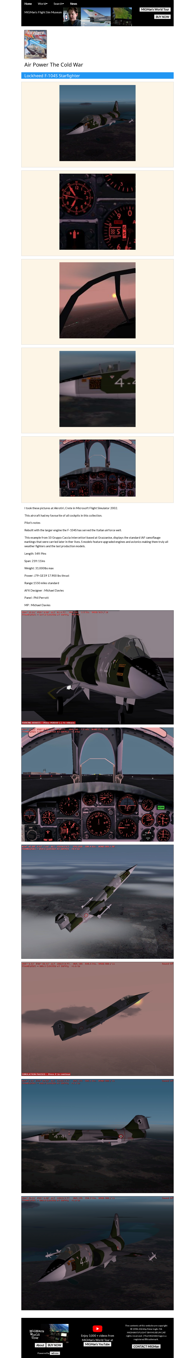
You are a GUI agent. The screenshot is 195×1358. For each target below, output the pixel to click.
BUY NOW (162, 16)
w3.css (54, 1353)
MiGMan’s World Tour (155, 9)
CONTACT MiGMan (146, 1346)
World (42, 3)
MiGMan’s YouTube (97, 1344)
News (73, 3)
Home (28, 3)
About (40, 1345)
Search (58, 3)
